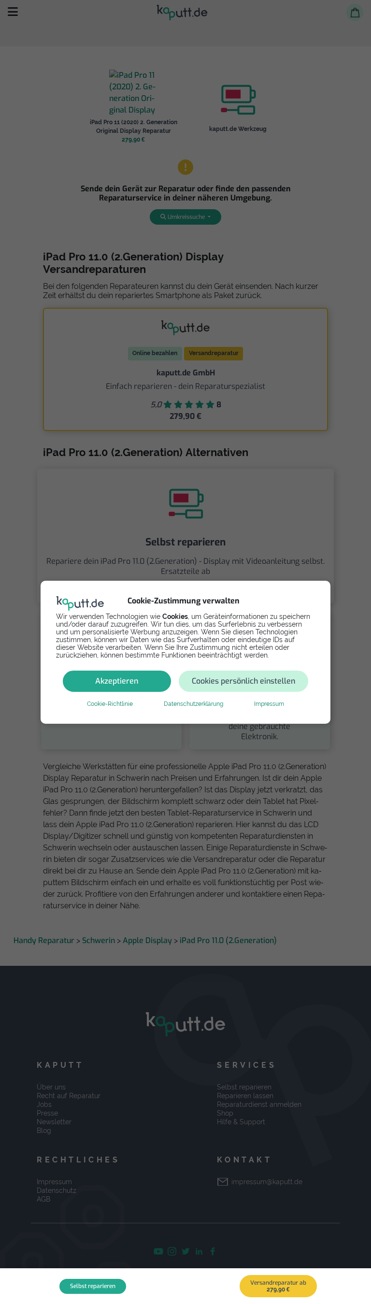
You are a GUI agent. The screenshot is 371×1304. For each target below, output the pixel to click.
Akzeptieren (116, 681)
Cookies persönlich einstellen (243, 681)
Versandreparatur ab (278, 1286)
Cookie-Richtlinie (110, 704)
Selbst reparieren (92, 1286)
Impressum (269, 704)
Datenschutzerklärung (193, 704)
